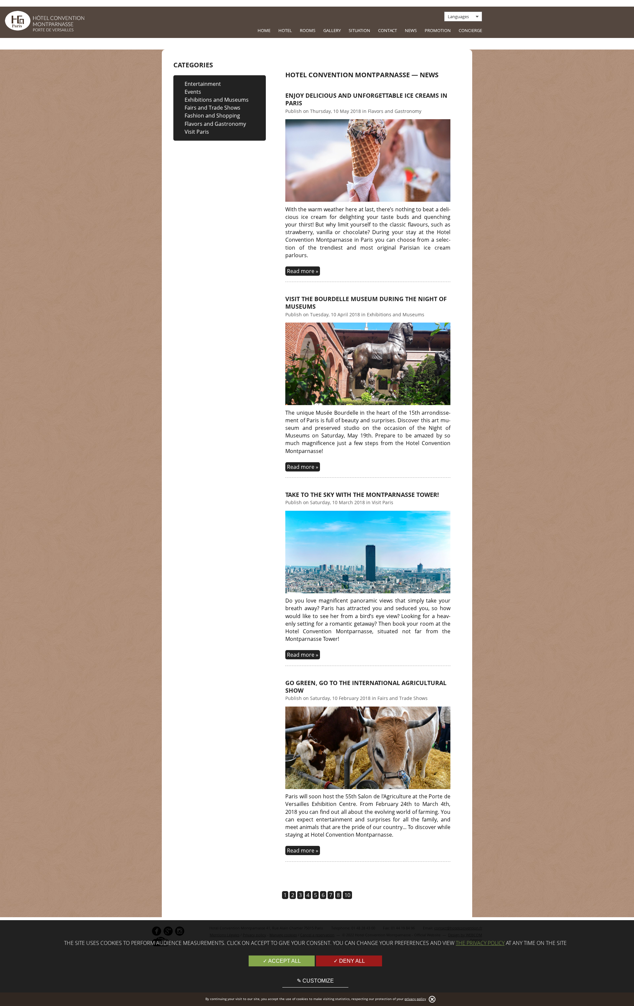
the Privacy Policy (480, 943)
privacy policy (415, 998)
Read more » (302, 271)
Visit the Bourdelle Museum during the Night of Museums (366, 302)
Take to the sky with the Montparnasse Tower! (362, 495)
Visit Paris (197, 131)
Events (193, 91)
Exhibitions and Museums (217, 99)
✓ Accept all (282, 961)
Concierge (470, 30)
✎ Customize (315, 981)
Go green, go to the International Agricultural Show (365, 686)
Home (264, 30)
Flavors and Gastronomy (215, 123)
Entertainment (203, 83)
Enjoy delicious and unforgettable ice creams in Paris (366, 99)
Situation (359, 30)
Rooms (307, 30)
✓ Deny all (349, 961)
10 (347, 895)
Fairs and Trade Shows (212, 107)
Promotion (438, 30)
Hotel (285, 30)
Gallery (332, 30)
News (411, 30)
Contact (387, 30)
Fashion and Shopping (212, 115)
